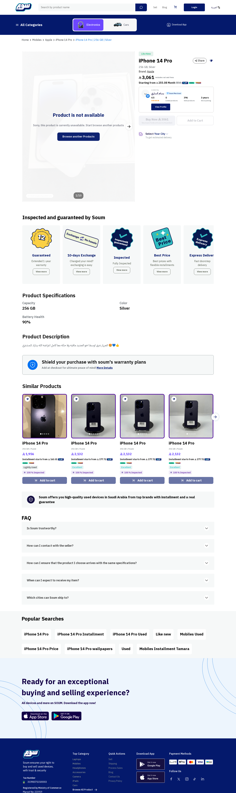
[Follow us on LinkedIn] (203, 779)
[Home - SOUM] (23, 7)
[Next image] (129, 126)
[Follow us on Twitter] (179, 779)
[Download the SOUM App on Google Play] (65, 716)
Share (201, 61)
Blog (164, 7)
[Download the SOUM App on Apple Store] (35, 716)
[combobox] (92, 7)
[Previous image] (28, 126)
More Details (105, 368)
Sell (155, 7)
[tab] (88, 25)
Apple (150, 72)
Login (194, 7)
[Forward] (215, 417)
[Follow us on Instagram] (187, 779)
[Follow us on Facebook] (171, 779)
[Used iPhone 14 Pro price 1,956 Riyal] (44, 416)
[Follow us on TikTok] (195, 779)
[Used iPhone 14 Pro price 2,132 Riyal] (93, 416)
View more (41, 271)
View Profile (160, 107)
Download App (179, 24)
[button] (141, 7)
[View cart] (175, 7)
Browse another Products (78, 137)
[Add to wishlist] (211, 60)
